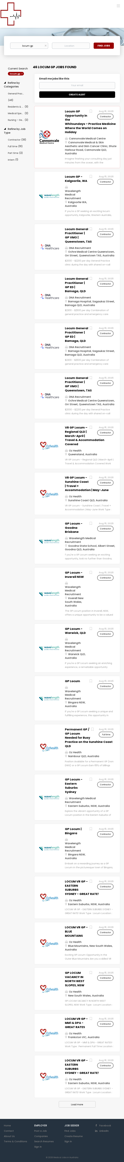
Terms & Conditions (15, 1141)
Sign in (38, 1146)
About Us (9, 1136)
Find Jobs (104, 45)
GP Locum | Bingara (73, 831)
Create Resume (73, 1136)
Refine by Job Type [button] (15, 131)
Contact (9, 1131)
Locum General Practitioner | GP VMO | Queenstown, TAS (78, 235)
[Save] (90, 112)
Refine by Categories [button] (12, 84)
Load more (77, 1104)
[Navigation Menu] (118, 5)
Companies (41, 1136)
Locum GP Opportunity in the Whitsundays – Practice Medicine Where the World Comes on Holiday (90, 121)
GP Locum (72, 681)
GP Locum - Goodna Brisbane (74, 527)
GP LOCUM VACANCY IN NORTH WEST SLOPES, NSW (74, 979)
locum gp (15, 73)
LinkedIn (104, 1131)
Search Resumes (44, 1141)
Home (7, 1125)
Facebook (105, 1125)
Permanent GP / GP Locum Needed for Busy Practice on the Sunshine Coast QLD (89, 737)
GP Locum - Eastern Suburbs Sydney (74, 785)
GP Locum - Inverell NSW (74, 575)
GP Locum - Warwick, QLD (75, 631)
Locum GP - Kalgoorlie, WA (76, 179)
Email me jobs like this (54, 78)
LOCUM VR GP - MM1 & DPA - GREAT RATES (76, 1023)
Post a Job (40, 1131)
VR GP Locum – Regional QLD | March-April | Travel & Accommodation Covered (84, 435)
